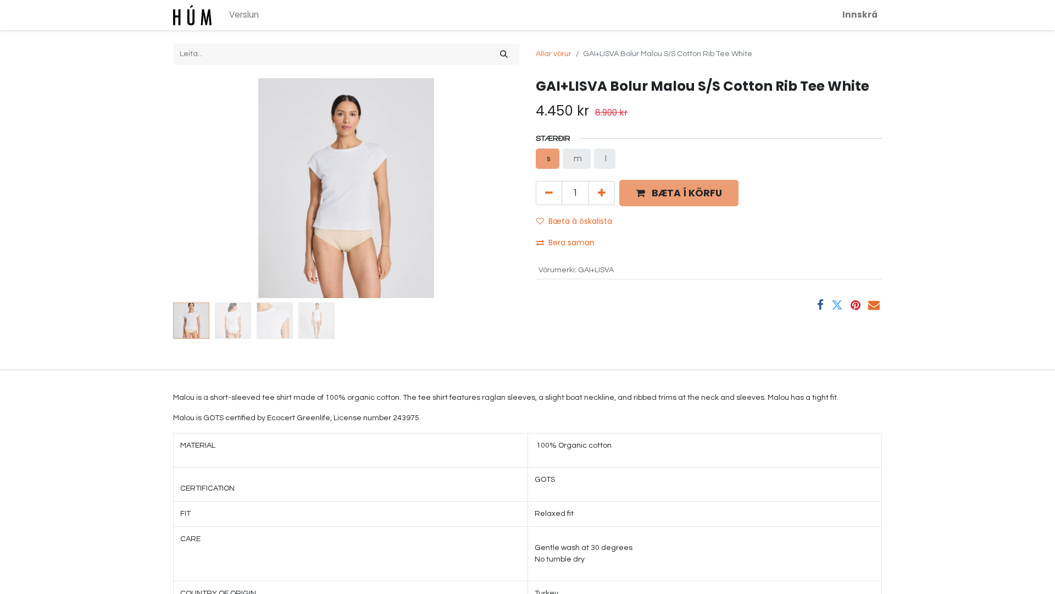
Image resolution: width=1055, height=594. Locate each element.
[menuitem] (244, 15)
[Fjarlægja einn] (549, 193)
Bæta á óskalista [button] (580, 221)
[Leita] (503, 54)
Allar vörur (553, 54)
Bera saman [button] (572, 242)
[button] (199, 188)
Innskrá (860, 14)
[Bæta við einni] (601, 193)
